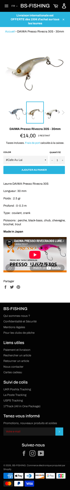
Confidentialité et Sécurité (20, 321)
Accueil (10, 31)
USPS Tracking (13, 400)
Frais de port (32, 142)
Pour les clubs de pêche (18, 332)
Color (7, 152)
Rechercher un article (17, 355)
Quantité (55, 152)
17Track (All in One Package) (21, 406)
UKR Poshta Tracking (17, 389)
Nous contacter (13, 366)
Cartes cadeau (12, 372)
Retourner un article (16, 361)
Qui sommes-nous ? (16, 315)
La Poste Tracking (14, 395)
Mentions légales (14, 327)
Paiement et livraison (16, 349)
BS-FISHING (35, 5)
